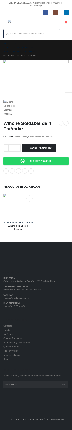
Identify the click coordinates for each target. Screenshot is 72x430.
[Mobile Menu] (5, 23)
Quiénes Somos (11, 346)
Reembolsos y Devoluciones (17, 342)
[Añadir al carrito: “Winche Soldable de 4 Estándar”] (29, 198)
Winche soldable (20, 137)
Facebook (6, 171)
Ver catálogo (36, 6)
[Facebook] (45, 12)
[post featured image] (18, 206)
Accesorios (8, 222)
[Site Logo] (15, 23)
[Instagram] (55, 12)
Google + (24, 171)
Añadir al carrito (41, 148)
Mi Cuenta (8, 334)
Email (31, 171)
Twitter (12, 171)
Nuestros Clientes (12, 355)
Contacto (7, 326)
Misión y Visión (10, 351)
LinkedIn (18, 171)
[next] (66, 123)
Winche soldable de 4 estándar (40, 137)
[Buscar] (55, 33)
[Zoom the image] (14, 255)
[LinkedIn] (66, 12)
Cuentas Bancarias (12, 338)
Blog (5, 359)
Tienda (6, 330)
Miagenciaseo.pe (57, 419)
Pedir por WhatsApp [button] (40, 160)
